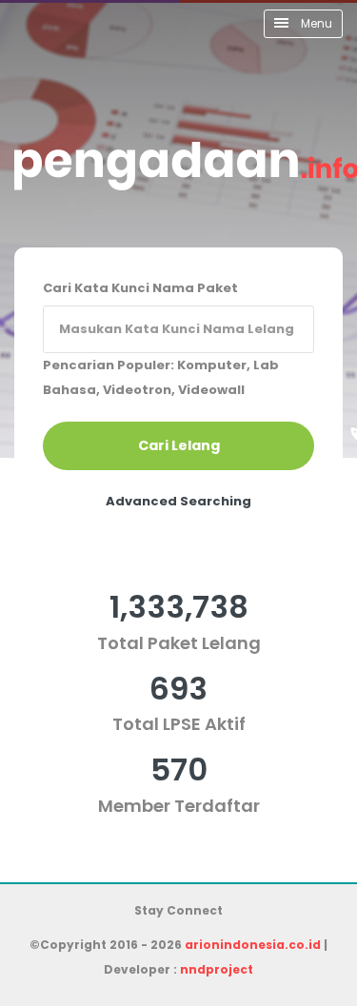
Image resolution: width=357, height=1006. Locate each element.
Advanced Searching (178, 501)
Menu (315, 23)
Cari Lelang (179, 445)
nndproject (216, 969)
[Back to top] (276, 925)
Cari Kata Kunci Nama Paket (140, 288)
